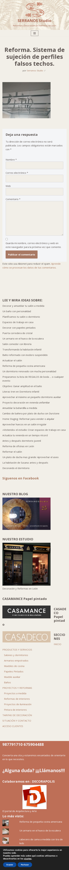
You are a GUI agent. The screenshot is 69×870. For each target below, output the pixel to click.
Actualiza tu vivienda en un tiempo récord (25, 435)
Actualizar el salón (12, 360)
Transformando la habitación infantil (21, 349)
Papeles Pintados (13, 671)
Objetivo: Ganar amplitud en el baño (22, 386)
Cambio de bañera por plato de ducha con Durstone (30, 413)
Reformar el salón (12, 451)
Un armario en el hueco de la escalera (23, 338)
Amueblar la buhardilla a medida (19, 408)
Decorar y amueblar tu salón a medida (23, 305)
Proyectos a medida (15, 693)
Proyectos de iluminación (17, 704)
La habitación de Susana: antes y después (25, 462)
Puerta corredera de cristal (17, 333)
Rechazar (25, 864)
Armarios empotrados (16, 660)
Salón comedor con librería (16, 344)
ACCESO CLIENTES (12, 726)
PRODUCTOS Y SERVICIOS (17, 649)
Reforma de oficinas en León (18, 446)
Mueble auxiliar (12, 676)
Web (8, 185)
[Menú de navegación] (34, 33)
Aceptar (9, 864)
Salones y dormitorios (16, 655)
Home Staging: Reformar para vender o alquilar (28, 418)
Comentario (13, 199)
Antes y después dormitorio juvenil (21, 440)
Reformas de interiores (17, 698)
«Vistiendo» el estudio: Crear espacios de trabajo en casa (34, 429)
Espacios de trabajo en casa (17, 322)
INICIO (57, 644)
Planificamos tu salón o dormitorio (21, 316)
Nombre (11, 159)
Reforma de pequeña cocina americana (23, 365)
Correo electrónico (17, 172)
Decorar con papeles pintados (19, 327)
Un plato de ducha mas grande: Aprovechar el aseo (30, 457)
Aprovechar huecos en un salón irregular (24, 424)
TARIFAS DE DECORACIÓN (17, 715)
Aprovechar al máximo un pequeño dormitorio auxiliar (31, 397)
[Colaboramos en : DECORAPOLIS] (34, 797)
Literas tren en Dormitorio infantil (20, 391)
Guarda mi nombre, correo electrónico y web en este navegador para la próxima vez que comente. (33, 245)
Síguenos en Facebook (20, 478)
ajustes (27, 858)
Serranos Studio (35, 70)
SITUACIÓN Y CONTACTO (16, 720)
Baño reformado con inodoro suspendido (25, 355)
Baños (7, 682)
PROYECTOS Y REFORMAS (17, 687)
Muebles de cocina (14, 666)
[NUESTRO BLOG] (26, 529)
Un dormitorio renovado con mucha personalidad (29, 371)
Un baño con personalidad (16, 311)
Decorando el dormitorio (16, 468)
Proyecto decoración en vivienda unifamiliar (26, 402)
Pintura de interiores (15, 709)
